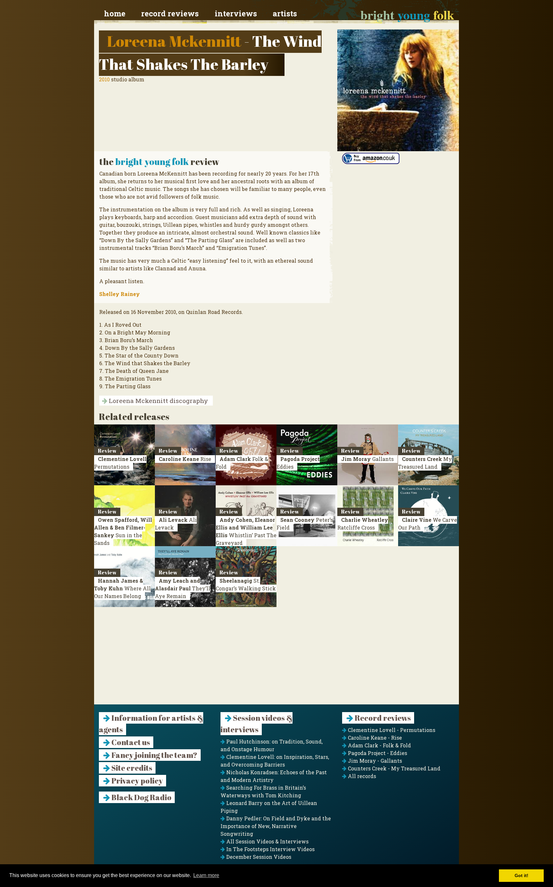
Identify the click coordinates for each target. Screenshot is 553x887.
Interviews (236, 13)
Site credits (131, 768)
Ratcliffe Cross (362, 523)
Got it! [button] (521, 875)
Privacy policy (136, 781)
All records (361, 776)
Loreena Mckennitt (174, 40)
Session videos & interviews (256, 724)
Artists (285, 13)
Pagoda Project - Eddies (377, 753)
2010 (104, 79)
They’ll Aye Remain (182, 588)
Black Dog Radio (141, 797)
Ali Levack (176, 523)
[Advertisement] (276, 659)
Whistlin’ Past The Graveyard (246, 531)
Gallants (367, 459)
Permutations (120, 463)
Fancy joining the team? (153, 755)
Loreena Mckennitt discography (157, 401)
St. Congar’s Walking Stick (246, 584)
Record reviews (170, 13)
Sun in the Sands (123, 531)
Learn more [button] (206, 875)
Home (114, 13)
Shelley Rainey (119, 294)
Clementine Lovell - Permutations (391, 730)
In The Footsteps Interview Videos (270, 849)
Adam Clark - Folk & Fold (379, 745)
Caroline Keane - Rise (374, 737)
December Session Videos (258, 856)
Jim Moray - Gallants (374, 760)
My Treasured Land (425, 463)
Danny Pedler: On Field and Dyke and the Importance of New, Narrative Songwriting (275, 826)
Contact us (130, 742)
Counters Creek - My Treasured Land (393, 768)
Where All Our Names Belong (122, 588)
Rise (185, 459)
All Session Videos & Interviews (267, 841)
